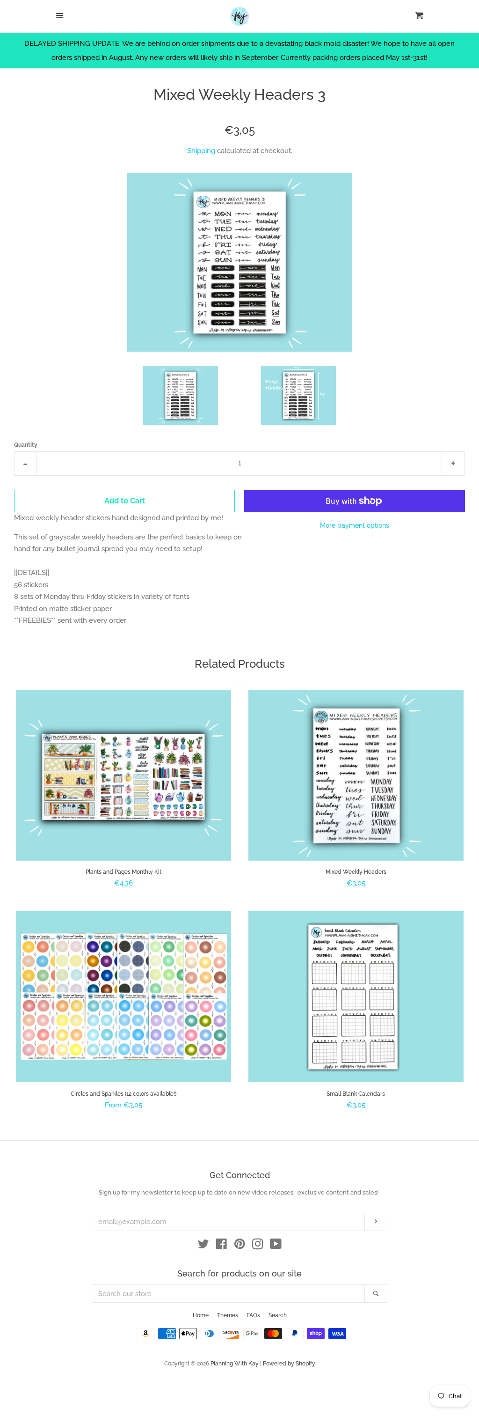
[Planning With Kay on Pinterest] (240, 1246)
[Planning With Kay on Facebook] (221, 1246)
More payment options (354, 525)
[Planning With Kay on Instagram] (257, 1246)
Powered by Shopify (289, 1363)
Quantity (25, 445)
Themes (227, 1315)
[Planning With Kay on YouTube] (276, 1246)
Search (278, 1315)
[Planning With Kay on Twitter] (203, 1246)
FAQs (253, 1315)
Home (201, 1315)
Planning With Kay (234, 1363)
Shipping (201, 151)
